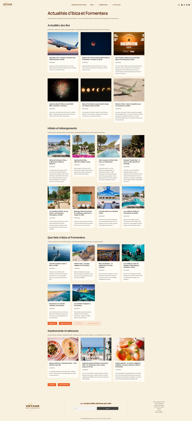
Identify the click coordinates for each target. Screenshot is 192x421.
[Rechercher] (179, 5)
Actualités (117, 4)
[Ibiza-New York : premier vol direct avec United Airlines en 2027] (63, 43)
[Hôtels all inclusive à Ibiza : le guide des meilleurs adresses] (59, 146)
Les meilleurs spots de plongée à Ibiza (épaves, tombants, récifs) (131, 265)
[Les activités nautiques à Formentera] (83, 292)
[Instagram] (182, 5)
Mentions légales (159, 412)
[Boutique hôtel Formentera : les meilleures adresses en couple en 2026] (83, 197)
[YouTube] (189, 5)
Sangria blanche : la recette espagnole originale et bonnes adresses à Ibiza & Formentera (127, 365)
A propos (159, 408)
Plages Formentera (65, 323)
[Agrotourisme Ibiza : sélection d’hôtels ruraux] (83, 146)
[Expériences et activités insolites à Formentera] (59, 292)
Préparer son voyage (78, 4)
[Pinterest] (186, 5)
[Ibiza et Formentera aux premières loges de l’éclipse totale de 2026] (96, 90)
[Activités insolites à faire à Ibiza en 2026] (59, 252)
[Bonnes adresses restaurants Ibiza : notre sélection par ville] (63, 349)
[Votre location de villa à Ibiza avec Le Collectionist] (108, 146)
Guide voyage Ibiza (159, 403)
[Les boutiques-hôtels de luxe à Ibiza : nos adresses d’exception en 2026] (59, 197)
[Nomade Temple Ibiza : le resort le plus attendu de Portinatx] (133, 146)
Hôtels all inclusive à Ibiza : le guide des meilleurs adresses (58, 162)
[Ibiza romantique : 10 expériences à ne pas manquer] (108, 252)
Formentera (103, 4)
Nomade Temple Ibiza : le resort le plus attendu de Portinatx (132, 162)
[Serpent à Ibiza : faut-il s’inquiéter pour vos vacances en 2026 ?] (129, 90)
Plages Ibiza (52, 323)
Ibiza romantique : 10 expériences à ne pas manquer (106, 265)
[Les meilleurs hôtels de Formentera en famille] (133, 197)
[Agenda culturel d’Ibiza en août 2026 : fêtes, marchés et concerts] (63, 90)
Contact (159, 410)
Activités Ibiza (79, 323)
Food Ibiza (52, 384)
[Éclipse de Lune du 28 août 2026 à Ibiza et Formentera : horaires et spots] (96, 43)
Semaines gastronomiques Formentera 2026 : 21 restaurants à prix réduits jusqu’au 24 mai (95, 365)
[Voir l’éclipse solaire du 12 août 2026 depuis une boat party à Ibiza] (129, 43)
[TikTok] (184, 5)
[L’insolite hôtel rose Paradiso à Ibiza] (108, 197)
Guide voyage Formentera (159, 401)
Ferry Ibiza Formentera (159, 407)
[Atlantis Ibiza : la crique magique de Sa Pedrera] (83, 252)
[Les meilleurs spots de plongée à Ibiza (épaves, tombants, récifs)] (133, 252)
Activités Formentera (93, 323)
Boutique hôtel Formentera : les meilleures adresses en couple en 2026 (83, 213)
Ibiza (91, 4)
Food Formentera (63, 384)
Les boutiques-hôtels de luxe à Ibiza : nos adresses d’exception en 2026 (58, 213)
